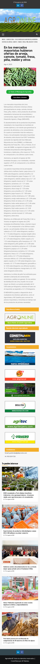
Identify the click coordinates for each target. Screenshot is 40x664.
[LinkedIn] (18, 5)
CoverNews (15, 661)
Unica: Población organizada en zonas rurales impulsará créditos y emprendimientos (18, 604)
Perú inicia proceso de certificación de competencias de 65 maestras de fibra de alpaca (19, 639)
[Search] (37, 34)
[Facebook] (22, 5)
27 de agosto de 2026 (9, 499)
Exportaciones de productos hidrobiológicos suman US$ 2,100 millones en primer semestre (19, 532)
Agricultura (7, 488)
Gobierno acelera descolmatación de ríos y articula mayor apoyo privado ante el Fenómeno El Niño (19, 568)
